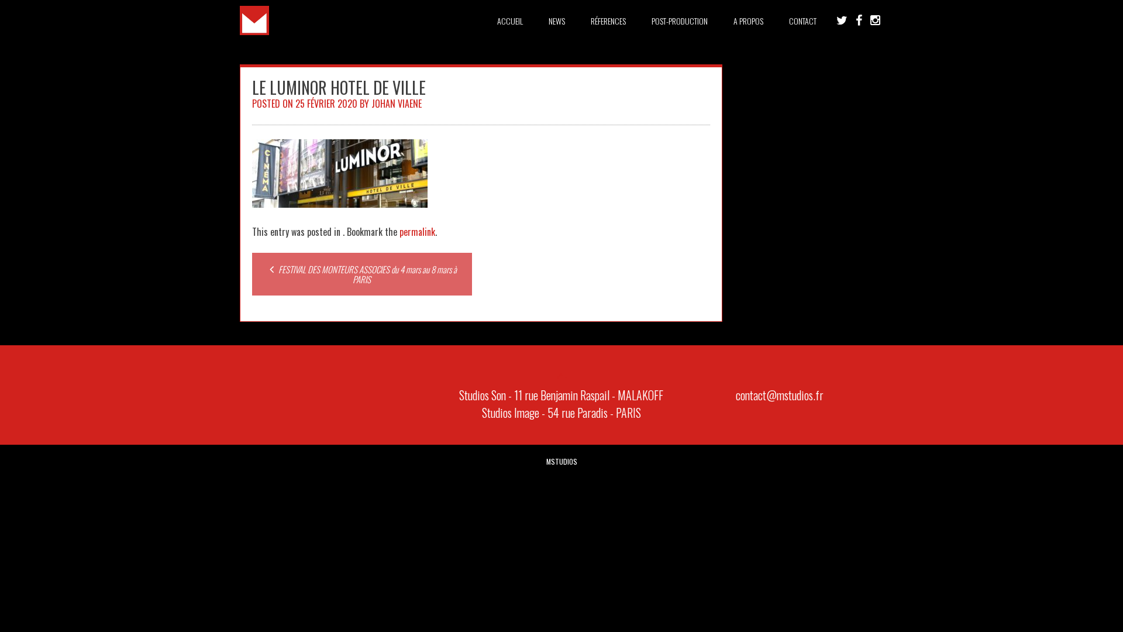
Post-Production (680, 21)
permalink (417, 232)
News (557, 21)
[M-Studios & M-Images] (254, 31)
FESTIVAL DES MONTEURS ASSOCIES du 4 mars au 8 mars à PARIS (367, 274)
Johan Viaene (396, 104)
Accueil (510, 21)
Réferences (608, 21)
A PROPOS (748, 21)
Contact (803, 21)
